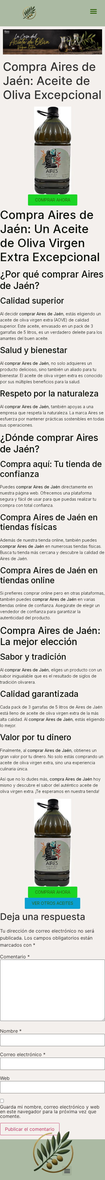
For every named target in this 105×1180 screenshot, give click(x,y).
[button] (93, 11)
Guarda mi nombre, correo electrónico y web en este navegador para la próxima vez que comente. (49, 1111)
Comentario (15, 956)
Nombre (11, 1031)
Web (5, 1078)
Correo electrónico (23, 1054)
